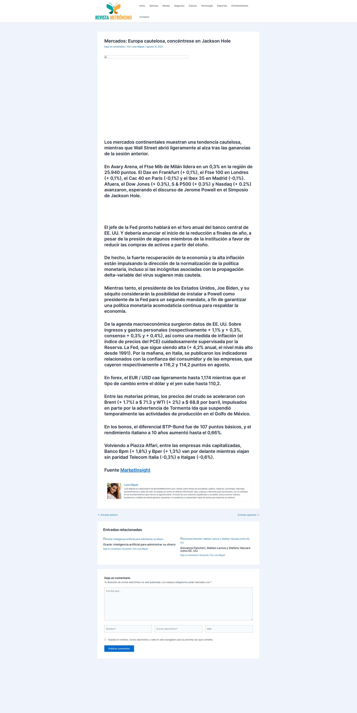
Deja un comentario (114, 46)
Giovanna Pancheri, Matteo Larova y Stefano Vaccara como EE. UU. (215, 549)
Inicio (142, 5)
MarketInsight (135, 470)
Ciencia (193, 5)
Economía (127, 549)
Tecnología (207, 5)
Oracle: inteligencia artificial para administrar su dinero (139, 544)
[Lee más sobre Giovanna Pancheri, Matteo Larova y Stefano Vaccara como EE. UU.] (217, 540)
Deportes (222, 5)
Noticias (153, 5)
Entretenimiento (239, 5)
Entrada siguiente (248, 515)
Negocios (179, 5)
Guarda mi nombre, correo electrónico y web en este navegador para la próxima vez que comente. (160, 639)
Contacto (144, 16)
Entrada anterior (108, 515)
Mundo (166, 5)
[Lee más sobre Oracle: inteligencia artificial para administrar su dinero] (133, 538)
